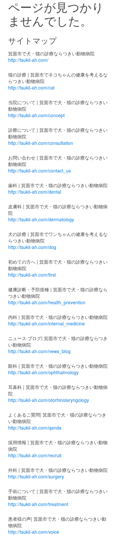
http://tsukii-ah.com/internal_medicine (46, 323)
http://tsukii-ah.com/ (28, 60)
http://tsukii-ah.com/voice (33, 531)
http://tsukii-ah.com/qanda (34, 427)
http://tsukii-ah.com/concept (36, 115)
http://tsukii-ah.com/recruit (34, 455)
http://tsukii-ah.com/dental (34, 191)
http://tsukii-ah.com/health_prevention (46, 302)
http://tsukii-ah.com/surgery (36, 476)
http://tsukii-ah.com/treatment (38, 504)
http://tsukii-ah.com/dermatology (41, 219)
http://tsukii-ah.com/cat (31, 87)
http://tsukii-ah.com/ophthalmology (43, 372)
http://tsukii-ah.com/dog (32, 247)
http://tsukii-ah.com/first (32, 274)
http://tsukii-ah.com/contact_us (39, 170)
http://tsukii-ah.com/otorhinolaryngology (48, 400)
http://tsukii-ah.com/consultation (40, 143)
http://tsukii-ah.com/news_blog (39, 351)
